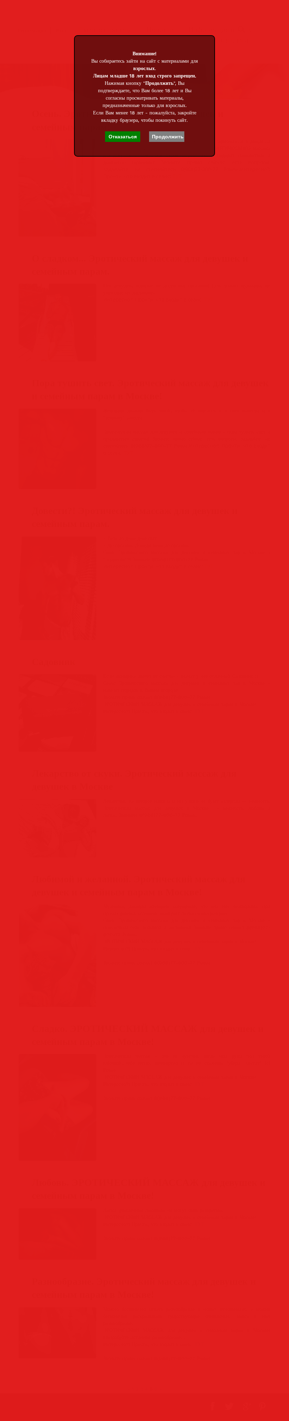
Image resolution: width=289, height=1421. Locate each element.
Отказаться (123, 136)
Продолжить (168, 136)
